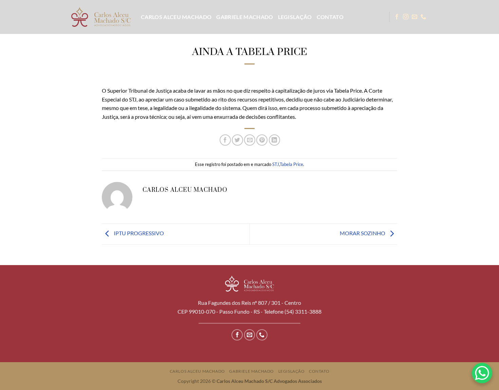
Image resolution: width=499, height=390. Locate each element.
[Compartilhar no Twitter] (237, 140)
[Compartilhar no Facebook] (225, 140)
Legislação (295, 17)
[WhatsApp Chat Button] (482, 373)
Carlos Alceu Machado (176, 17)
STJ (275, 164)
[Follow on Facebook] (397, 17)
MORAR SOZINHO (363, 233)
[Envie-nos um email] (414, 17)
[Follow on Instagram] (405, 17)
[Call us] (423, 17)
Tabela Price (291, 164)
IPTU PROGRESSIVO (138, 233)
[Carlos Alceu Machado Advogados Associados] (101, 16)
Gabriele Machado (244, 17)
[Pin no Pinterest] (261, 140)
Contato (330, 17)
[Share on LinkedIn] (274, 140)
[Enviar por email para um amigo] (249, 140)
